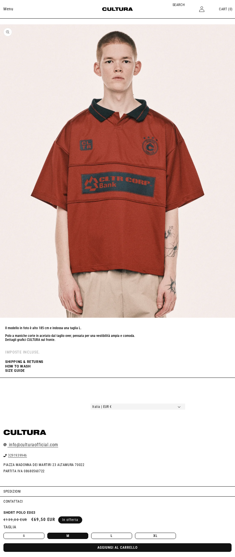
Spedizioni (12, 491)
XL (155, 536)
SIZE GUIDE (15, 371)
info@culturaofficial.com (32, 444)
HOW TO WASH (18, 366)
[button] (8, 9)
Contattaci (13, 501)
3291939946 (17, 455)
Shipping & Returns (24, 362)
